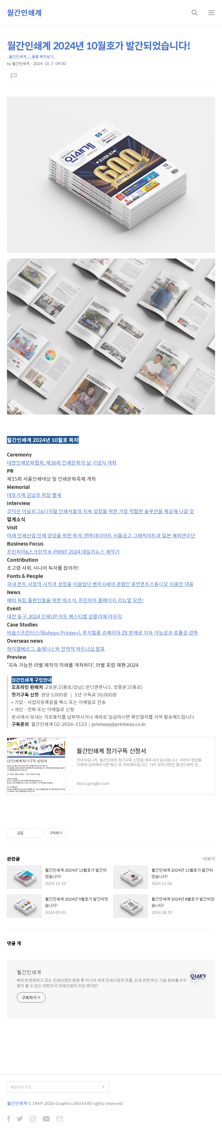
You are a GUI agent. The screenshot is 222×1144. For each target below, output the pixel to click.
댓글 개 (14, 943)
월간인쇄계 (24, 12)
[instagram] (33, 1119)
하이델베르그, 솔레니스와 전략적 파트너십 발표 (56, 649)
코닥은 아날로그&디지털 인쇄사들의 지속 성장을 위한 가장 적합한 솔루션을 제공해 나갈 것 (100, 511)
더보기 (209, 858)
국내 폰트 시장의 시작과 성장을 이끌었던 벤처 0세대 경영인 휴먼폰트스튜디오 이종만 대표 (100, 584)
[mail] (59, 1119)
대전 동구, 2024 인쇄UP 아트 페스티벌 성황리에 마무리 (64, 616)
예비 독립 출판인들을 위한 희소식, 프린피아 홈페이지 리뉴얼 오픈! (75, 600)
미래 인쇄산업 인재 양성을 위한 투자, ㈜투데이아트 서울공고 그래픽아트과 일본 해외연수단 (101, 535)
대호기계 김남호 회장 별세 (34, 495)
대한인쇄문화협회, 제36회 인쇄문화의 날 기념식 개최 (61, 462)
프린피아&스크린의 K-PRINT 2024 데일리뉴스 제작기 (63, 551)
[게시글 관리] (36, 833)
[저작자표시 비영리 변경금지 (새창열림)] (75, 833)
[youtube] (46, 1119)
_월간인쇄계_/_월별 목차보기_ (31, 56)
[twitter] (20, 1119)
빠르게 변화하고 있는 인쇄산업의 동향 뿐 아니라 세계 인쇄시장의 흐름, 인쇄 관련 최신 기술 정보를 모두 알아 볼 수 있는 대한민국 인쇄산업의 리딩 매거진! (102, 982)
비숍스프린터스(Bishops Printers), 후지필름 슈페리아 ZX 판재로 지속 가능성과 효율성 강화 (102, 632)
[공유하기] (28, 833)
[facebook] (8, 1119)
